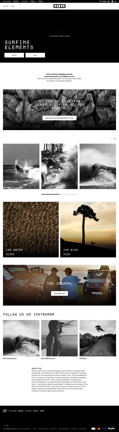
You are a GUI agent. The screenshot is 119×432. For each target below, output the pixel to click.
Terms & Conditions (43, 429)
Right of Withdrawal (63, 429)
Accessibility (73, 429)
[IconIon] (15, 1)
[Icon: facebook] (4, 425)
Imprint (35, 429)
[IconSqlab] (33, 1)
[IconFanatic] (24, 1)
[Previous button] (112, 139)
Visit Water (10, 254)
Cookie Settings (82, 429)
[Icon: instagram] (7, 425)
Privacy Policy (53, 429)
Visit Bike (66, 254)
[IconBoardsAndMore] (5, 410)
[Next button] (115, 139)
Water (5, 6)
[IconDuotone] (7, 1)
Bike (13, 6)
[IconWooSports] (41, 1)
